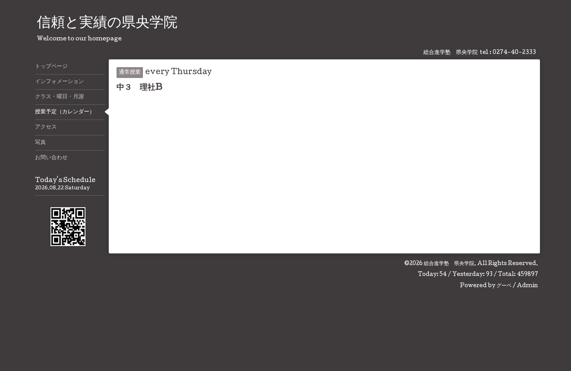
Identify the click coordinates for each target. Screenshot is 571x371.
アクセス (46, 127)
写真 (40, 143)
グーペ (504, 286)
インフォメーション (59, 82)
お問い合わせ (51, 158)
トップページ (51, 67)
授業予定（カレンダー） (65, 112)
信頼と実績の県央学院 (107, 23)
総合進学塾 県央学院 (449, 264)
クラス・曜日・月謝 (59, 97)
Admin (527, 286)
